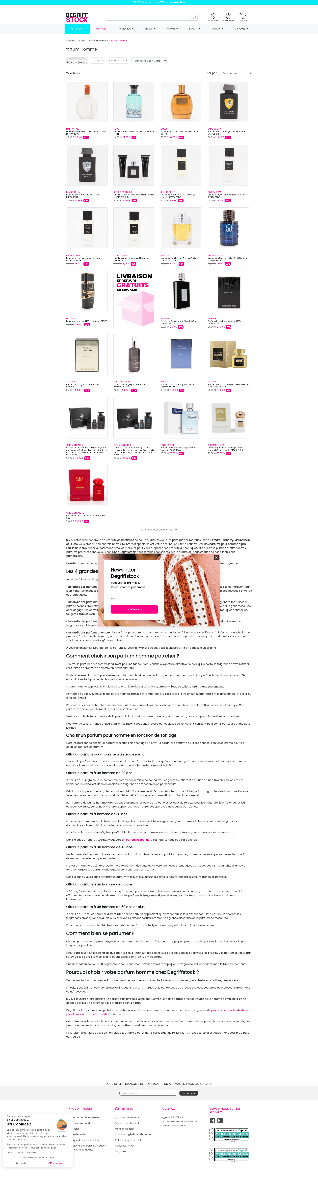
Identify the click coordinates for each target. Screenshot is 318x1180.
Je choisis (21, 1163)
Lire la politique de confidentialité (21, 1152)
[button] (216, 557)
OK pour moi (55, 1163)
